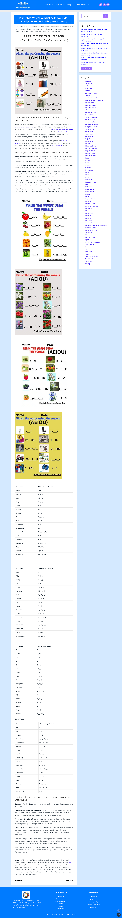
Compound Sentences (92, 127)
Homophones (89, 170)
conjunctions (89, 134)
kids (70, 862)
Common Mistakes (91, 117)
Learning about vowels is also (24, 127)
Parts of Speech (90, 203)
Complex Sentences (91, 124)
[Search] (105, 16)
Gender (87, 163)
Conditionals (89, 131)
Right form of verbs (91, 230)
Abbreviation (89, 83)
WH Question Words (91, 256)
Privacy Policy (93, 902)
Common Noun (90, 119)
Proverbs (88, 218)
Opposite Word (90, 199)
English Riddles (90, 153)
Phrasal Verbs (89, 208)
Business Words (90, 107)
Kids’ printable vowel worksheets (62, 129)
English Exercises (91, 148)
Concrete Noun (90, 129)
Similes (87, 235)
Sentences (88, 232)
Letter (87, 184)
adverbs (87, 91)
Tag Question (89, 244)
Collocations (89, 115)
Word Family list (90, 259)
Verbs (87, 249)
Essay (87, 158)
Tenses (87, 247)
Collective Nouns (90, 112)
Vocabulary (58, 5)
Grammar (48, 5)
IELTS (87, 177)
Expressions (89, 160)
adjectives (88, 88)
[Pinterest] (108, 4)
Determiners (89, 141)
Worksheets (89, 261)
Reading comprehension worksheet (96, 225)
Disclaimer (93, 907)
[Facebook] (100, 4)
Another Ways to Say (92, 98)
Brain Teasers (89, 103)
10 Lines (88, 81)
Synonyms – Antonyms (92, 242)
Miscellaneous (89, 189)
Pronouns (88, 215)
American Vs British (91, 93)
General (87, 165)
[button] (86, 68)
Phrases (88, 211)
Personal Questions (91, 206)
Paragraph (88, 201)
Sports (87, 240)
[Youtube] (104, 4)
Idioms (87, 175)
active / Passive (90, 86)
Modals (87, 194)
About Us (94, 896)
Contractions (89, 136)
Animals (87, 95)
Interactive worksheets (64, 132)
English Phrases (90, 151)
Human (87, 172)
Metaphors (88, 187)
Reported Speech (90, 227)
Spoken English (90, 237)
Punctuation (89, 220)
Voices (87, 254)
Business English (90, 105)
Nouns (87, 196)
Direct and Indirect (91, 146)
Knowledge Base (90, 182)
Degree (87, 139)
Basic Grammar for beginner (94, 100)
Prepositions (89, 213)
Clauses (88, 110)
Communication (90, 122)
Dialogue (88, 143)
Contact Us (93, 899)
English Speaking (80, 5)
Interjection (88, 179)
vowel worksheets (56, 146)
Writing (68, 5)
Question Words (90, 223)
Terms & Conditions (93, 904)
